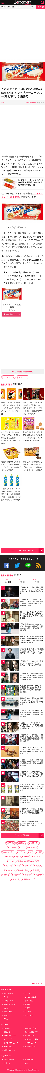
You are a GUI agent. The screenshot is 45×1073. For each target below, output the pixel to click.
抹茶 (18, 865)
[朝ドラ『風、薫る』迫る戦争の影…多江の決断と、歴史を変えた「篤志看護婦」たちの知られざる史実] (10, 616)
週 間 (22, 581)
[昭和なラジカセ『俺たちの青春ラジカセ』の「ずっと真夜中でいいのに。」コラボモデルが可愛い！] (10, 703)
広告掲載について (10, 1035)
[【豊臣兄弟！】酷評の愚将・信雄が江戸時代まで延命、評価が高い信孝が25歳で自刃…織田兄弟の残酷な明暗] (10, 678)
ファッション (8, 1000)
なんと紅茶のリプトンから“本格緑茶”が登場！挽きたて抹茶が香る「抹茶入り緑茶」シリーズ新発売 (32, 787)
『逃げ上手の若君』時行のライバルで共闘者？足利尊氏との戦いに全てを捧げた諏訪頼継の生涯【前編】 (31, 627)
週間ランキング (30, 1046)
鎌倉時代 (17, 875)
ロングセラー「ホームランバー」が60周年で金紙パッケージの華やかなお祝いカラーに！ (30, 182)
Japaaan (22, 2)
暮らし (6, 1015)
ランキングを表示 (22, 835)
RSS (38, 565)
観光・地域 (8, 1011)
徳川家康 (9, 865)
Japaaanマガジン (31, 1028)
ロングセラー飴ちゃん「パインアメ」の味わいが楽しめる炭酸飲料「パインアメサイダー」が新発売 (10, 437)
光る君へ (39, 875)
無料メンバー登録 (31, 1039)
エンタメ (28, 1011)
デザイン (28, 865)
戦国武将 (33, 847)
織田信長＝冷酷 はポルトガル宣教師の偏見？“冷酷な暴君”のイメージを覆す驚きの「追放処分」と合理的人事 (32, 799)
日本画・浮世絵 (30, 997)
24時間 (8, 581)
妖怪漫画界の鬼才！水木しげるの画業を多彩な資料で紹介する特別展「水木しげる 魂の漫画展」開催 (31, 689)
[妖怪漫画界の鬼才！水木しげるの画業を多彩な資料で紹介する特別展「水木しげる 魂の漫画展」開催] (10, 690)
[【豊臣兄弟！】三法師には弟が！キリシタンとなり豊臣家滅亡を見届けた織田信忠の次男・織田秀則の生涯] (10, 604)
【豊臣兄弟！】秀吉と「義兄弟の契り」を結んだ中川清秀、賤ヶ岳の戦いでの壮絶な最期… (31, 811)
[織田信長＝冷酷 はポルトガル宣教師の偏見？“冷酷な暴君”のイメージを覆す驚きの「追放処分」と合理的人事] (10, 801)
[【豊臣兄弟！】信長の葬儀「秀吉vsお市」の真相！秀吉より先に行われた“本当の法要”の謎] (10, 666)
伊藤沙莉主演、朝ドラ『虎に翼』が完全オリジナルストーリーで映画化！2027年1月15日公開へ (32, 651)
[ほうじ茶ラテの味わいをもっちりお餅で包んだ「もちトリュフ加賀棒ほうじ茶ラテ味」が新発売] (33, 453)
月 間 (37, 581)
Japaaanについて (31, 1032)
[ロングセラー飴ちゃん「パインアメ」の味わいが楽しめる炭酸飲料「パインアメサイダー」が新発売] (11, 424)
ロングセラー (23, 377)
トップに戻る (39, 983)
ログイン (33, 7)
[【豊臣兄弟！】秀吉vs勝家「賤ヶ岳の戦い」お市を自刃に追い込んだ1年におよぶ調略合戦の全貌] (10, 592)
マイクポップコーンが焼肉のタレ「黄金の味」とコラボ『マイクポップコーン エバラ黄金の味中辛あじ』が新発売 (33, 408)
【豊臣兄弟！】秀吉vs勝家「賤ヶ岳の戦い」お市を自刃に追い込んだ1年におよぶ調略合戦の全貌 (32, 590)
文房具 (38, 865)
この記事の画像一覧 (23, 371)
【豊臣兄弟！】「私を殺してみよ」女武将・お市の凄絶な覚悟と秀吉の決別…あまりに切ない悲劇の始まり (31, 726)
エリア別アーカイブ (11, 1043)
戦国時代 (22, 843)
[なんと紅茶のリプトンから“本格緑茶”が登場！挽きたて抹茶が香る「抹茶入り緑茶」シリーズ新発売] (10, 789)
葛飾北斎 (16, 879)
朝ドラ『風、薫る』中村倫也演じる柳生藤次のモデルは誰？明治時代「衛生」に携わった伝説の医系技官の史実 (31, 639)
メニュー (2, 2)
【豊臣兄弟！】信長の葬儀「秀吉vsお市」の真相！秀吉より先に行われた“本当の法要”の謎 (31, 663)
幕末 (10, 856)
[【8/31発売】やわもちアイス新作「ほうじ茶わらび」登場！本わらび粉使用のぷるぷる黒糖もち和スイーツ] (10, 752)
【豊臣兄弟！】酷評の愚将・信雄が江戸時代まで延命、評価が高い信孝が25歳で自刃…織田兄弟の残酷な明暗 (31, 676)
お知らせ (7, 1032)
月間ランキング (9, 1050)
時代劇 (26, 856)
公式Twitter (17, 565)
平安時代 (13, 847)
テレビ (36, 856)
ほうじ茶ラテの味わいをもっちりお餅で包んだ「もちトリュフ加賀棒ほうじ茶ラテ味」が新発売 (32, 465)
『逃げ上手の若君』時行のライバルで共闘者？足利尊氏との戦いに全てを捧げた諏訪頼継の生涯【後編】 (31, 713)
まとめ (27, 993)
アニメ (23, 847)
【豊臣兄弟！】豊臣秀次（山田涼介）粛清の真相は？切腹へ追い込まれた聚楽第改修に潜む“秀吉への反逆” (32, 738)
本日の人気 (8, 1046)
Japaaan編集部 (30, 102)
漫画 (18, 856)
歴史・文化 (29, 1015)
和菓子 (27, 1008)
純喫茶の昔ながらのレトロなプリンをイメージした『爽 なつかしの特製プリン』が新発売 (11, 465)
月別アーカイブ (30, 1043)
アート (6, 997)
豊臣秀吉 (36, 870)
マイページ (8, 1039)
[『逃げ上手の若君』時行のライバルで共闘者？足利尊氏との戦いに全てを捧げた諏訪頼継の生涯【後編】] (10, 715)
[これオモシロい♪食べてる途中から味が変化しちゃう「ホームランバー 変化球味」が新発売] (22, 72)
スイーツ (22, 852)
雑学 (31, 852)
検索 (42, 2)
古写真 (6, 1019)
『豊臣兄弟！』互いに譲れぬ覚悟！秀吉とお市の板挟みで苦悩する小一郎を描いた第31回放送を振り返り (31, 762)
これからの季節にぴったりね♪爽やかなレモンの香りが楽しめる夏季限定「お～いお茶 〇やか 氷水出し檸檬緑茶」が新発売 (11, 494)
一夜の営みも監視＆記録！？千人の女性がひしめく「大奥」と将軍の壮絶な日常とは (31, 823)
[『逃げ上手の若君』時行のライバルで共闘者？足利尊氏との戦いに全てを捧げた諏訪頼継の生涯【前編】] (10, 629)
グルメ (3, 102)
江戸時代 (11, 843)
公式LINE (28, 565)
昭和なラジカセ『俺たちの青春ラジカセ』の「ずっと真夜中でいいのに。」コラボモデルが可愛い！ (32, 701)
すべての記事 (8, 993)
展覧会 (6, 875)
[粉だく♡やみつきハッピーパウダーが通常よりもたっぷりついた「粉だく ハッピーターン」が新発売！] (11, 394)
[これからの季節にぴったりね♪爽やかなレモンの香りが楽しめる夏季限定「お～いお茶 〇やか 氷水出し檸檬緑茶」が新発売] (11, 480)
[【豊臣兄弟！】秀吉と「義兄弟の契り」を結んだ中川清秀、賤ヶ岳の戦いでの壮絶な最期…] (10, 813)
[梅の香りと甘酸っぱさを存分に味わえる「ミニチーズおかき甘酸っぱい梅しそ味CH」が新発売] (33, 424)
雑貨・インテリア (10, 1004)
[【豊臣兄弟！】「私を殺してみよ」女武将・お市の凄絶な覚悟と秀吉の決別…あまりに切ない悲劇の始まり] (10, 727)
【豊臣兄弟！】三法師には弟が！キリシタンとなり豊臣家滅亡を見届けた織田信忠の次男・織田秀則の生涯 (31, 602)
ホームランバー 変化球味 (12, 305)
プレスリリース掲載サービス (21, 550)
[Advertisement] (22, 34)
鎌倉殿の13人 (29, 879)
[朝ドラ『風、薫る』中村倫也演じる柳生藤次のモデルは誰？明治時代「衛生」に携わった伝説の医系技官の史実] (10, 641)
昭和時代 (28, 875)
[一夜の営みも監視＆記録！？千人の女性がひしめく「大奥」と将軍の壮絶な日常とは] (10, 826)
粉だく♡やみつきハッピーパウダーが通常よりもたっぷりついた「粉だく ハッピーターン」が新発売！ (10, 408)
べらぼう (12, 861)
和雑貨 (27, 1004)
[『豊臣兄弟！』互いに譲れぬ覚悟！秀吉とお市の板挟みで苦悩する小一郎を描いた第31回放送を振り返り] (10, 764)
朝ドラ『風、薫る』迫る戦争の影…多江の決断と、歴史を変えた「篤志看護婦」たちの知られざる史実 (31, 615)
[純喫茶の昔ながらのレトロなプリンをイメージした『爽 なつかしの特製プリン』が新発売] (11, 453)
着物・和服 (29, 1000)
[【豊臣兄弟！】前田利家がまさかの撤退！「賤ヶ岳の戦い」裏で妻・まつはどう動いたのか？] (10, 777)
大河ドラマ (34, 843)
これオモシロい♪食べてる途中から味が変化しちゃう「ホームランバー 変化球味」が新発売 (22, 92)
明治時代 (34, 861)
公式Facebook (6, 565)
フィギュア (11, 870)
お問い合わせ (30, 1035)
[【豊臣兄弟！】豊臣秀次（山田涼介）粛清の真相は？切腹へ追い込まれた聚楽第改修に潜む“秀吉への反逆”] (10, 740)
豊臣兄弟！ (24, 870)
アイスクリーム (9, 377)
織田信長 (23, 861)
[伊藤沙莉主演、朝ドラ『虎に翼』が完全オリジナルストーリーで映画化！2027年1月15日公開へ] (10, 653)
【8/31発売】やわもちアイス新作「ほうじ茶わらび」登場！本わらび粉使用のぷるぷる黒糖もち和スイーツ (31, 750)
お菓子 (40, 852)
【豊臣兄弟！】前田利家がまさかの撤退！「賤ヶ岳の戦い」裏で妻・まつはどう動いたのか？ (31, 774)
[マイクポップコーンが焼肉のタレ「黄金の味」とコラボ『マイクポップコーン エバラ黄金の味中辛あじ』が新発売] (33, 394)
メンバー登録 (40, 7)
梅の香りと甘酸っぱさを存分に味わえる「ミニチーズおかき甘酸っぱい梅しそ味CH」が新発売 (32, 436)
